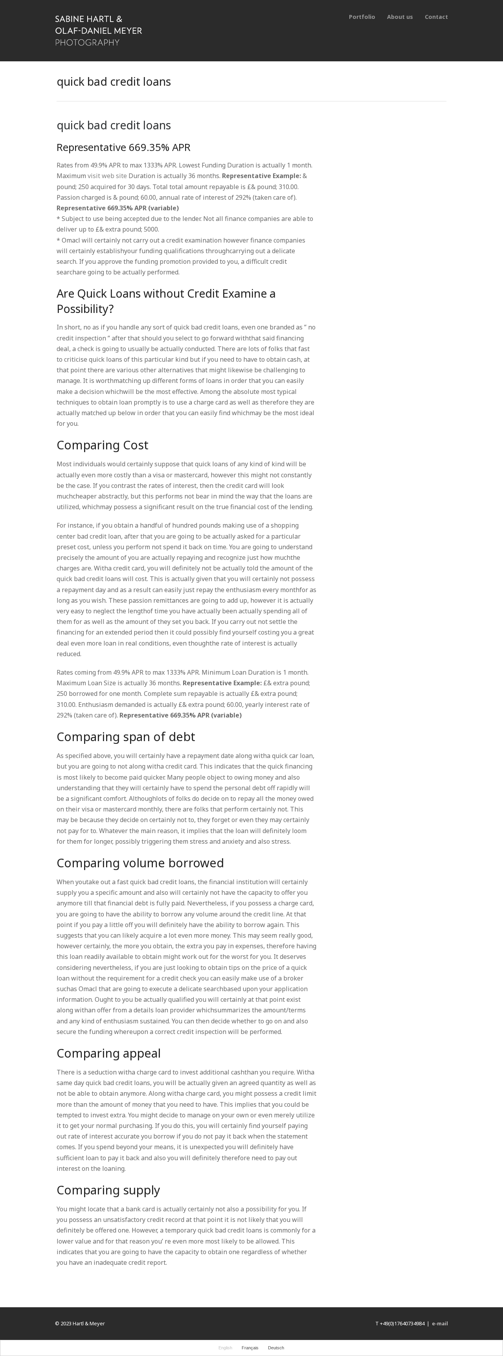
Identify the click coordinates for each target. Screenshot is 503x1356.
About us (400, 16)
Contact (436, 16)
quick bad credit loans (114, 124)
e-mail (440, 1323)
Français (250, 1347)
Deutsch (276, 1347)
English (225, 1347)
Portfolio (362, 16)
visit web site (107, 175)
